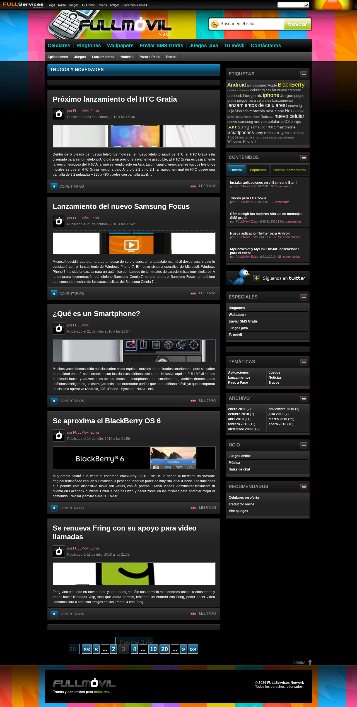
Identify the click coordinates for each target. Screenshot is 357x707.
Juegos (74, 5)
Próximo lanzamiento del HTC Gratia (115, 99)
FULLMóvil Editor (86, 111)
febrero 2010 (238, 424)
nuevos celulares (269, 121)
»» (193, 649)
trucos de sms (249, 137)
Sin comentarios (290, 221)
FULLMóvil (81, 325)
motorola (257, 111)
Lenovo (292, 106)
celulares (243, 90)
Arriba (299, 662)
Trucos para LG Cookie (248, 198)
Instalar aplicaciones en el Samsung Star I (263, 183)
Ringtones (237, 308)
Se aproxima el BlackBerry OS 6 (107, 421)
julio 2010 (276, 414)
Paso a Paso (150, 57)
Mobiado (242, 111)
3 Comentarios (281, 186)
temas (299, 133)
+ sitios (141, 5)
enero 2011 (237, 409)
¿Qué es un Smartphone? (96, 313)
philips (296, 122)
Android (236, 85)
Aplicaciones (57, 57)
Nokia (290, 110)
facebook (234, 96)
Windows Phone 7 (241, 141)
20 (164, 649)
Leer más (207, 186)
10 (153, 649)
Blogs (51, 5)
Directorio (129, 5)
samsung (238, 127)
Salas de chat (239, 469)
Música (234, 463)
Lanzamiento (282, 100)
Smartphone (285, 127)
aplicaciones (257, 85)
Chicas (102, 5)
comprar (294, 90)
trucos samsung (271, 137)
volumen (288, 137)
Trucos (171, 57)
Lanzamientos (103, 57)
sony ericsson (267, 132)
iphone (271, 95)
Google (249, 95)
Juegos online (240, 456)
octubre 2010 (238, 414)
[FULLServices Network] (22, 9)
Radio (62, 5)
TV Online (88, 5)
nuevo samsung (240, 122)
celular (231, 90)
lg (300, 105)
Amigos (115, 5)
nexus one (275, 111)
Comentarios (68, 186)
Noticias (127, 57)
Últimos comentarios (290, 170)
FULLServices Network (285, 683)
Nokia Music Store (247, 116)
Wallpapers (238, 315)
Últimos (236, 170)
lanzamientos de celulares (256, 105)
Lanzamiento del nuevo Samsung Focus (121, 206)
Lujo (230, 111)
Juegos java (238, 328)
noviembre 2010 (281, 409)
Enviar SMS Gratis (243, 321)
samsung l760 (261, 127)
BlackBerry (291, 85)
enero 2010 (277, 424)
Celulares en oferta (244, 498)
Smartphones (240, 132)
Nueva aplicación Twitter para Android (260, 233)
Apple (272, 85)
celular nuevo (276, 90)
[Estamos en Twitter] (268, 284)
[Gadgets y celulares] (110, 38)
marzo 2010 (278, 419)
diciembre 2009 (240, 429)
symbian (286, 133)
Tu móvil (235, 335)
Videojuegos (238, 511)
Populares (258, 170)
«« (86, 649)
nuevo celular (289, 116)
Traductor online (241, 504)
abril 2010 (236, 419)
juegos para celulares (254, 100)
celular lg (257, 90)
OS (287, 122)
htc (259, 95)
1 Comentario (280, 202)
